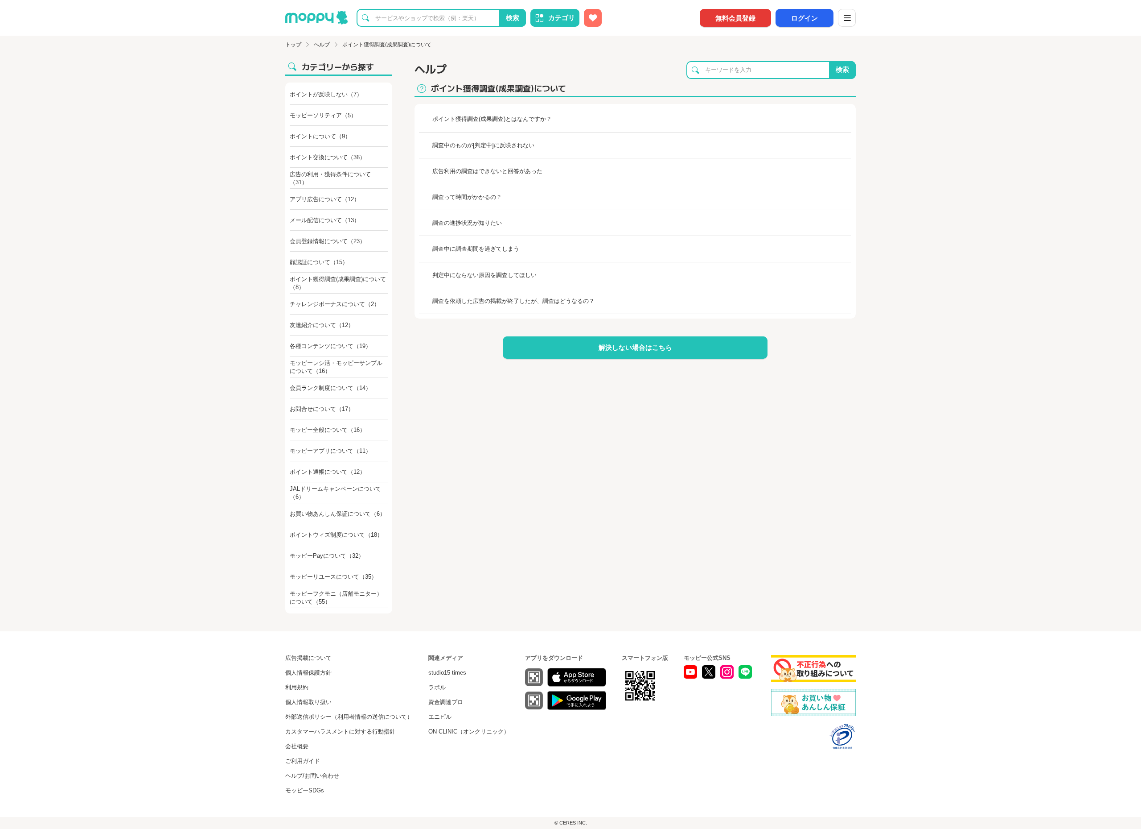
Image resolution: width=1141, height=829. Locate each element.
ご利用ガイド (302, 761)
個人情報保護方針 (308, 672)
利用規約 (296, 687)
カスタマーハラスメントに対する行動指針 (340, 731)
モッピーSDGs (304, 790)
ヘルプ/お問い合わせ (312, 775)
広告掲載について (308, 658)
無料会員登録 (735, 18)
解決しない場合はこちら (635, 347)
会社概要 (296, 746)
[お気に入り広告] (593, 18)
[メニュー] (847, 18)
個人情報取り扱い (308, 702)
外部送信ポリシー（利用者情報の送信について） (349, 716)
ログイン (804, 18)
